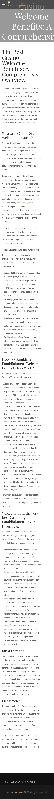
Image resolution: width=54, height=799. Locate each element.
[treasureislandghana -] (16, 4)
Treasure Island (16, 792)
